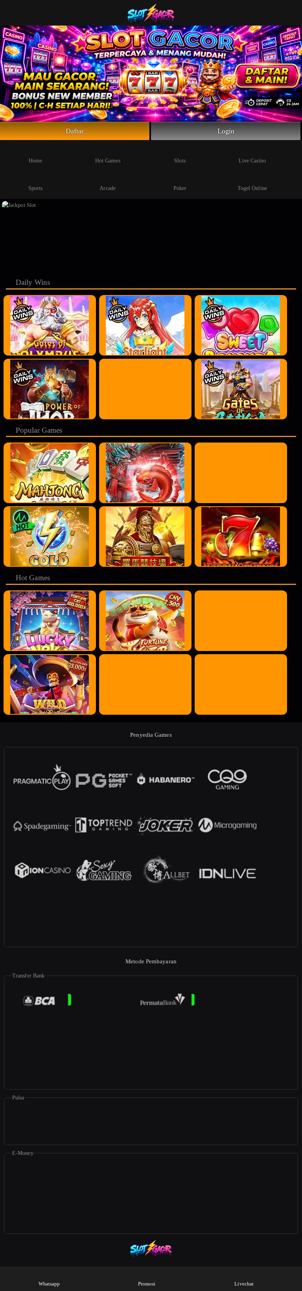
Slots (180, 161)
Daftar (75, 131)
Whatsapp (49, 1284)
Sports (35, 188)
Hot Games (107, 161)
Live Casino (252, 161)
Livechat (244, 1284)
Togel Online (252, 188)
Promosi (147, 1284)
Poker (180, 188)
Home (35, 161)
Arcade (107, 188)
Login (226, 131)
